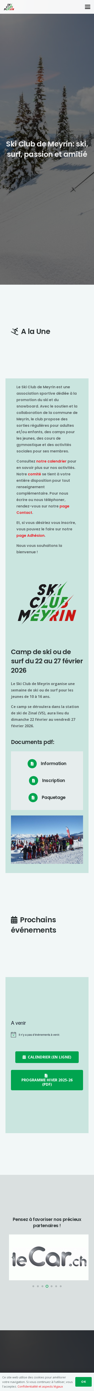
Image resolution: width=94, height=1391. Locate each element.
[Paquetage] (35, 797)
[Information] (34, 763)
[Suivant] (81, 1257)
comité (34, 474)
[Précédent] (12, 1257)
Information (53, 763)
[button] (87, 7)
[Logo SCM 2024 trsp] (9, 7)
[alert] (47, 1034)
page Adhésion (30, 535)
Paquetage (53, 797)
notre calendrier (51, 461)
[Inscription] (35, 780)
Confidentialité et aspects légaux (40, 1386)
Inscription (53, 780)
